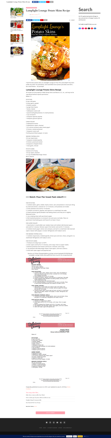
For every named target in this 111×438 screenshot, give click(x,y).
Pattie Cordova (34, 14)
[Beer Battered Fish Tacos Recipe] (17, 54)
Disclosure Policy (67, 427)
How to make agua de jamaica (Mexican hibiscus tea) (17, 30)
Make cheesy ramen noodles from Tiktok (17, 17)
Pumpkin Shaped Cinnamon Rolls (17, 43)
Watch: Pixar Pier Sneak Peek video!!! (46, 197)
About (44, 427)
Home (40, 427)
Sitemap (60, 427)
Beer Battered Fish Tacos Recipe (16, 56)
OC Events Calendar (52, 427)
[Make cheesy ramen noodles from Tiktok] (17, 15)
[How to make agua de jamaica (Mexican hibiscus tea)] (17, 27)
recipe (35, 406)
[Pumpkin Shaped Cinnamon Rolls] (17, 41)
